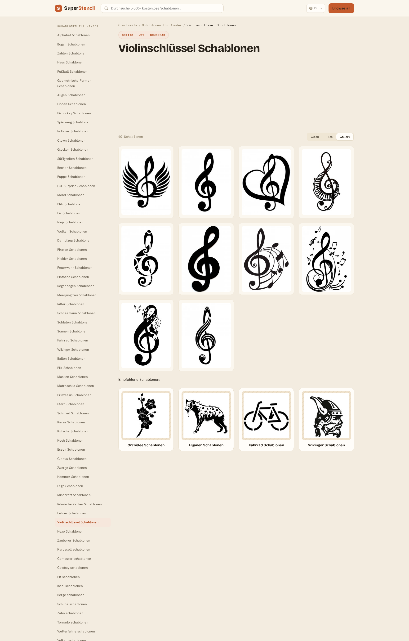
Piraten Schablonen (72, 249)
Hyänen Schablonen (206, 445)
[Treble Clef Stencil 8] (146, 335)
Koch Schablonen (70, 440)
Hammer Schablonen (73, 477)
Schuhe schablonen (72, 604)
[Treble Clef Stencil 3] (326, 182)
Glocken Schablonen (72, 149)
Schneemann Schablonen (76, 313)
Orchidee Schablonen (146, 445)
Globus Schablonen (72, 459)
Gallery (345, 137)
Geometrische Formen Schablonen (74, 83)
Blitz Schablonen (69, 204)
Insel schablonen (70, 586)
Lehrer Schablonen (71, 513)
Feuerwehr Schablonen (75, 267)
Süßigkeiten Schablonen (75, 159)
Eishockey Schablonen (74, 113)
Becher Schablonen (72, 168)
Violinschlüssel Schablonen (77, 522)
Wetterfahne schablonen (76, 631)
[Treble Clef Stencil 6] (266, 259)
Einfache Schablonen (73, 277)
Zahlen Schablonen (71, 53)
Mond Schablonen (70, 195)
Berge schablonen (70, 595)
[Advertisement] (236, 93)
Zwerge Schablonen (72, 468)
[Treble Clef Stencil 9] (206, 335)
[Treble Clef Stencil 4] (146, 259)
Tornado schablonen (72, 622)
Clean (315, 137)
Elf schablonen (68, 577)
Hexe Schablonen (70, 531)
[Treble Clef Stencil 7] (326, 259)
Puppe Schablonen (71, 177)
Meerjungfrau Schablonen (77, 295)
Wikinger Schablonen (73, 349)
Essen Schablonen (71, 449)
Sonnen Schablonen (72, 331)
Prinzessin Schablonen (74, 395)
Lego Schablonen (70, 486)
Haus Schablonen (70, 62)
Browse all (341, 8)
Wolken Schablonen (72, 231)
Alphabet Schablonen (73, 35)
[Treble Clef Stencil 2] (266, 182)
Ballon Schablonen (71, 358)
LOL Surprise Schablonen (76, 186)
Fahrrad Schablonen (72, 340)
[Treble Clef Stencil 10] (206, 182)
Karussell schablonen (73, 549)
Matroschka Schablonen (75, 386)
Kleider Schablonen (72, 258)
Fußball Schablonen (72, 71)
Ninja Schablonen (70, 222)
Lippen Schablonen (71, 104)
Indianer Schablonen (72, 131)
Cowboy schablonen (72, 567)
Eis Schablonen (68, 213)
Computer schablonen (74, 558)
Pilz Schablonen (69, 368)
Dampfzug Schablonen (74, 240)
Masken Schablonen (72, 377)
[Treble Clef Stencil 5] (206, 259)
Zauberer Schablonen (73, 540)
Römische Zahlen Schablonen (79, 504)
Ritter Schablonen (70, 304)
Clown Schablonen (71, 140)
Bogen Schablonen (71, 44)
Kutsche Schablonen (72, 431)
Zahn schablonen (70, 613)
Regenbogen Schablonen (75, 286)
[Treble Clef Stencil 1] (146, 182)
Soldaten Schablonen (73, 322)
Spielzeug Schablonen (73, 122)
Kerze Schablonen (71, 422)
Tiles (329, 137)
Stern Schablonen (70, 404)
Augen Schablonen (71, 95)
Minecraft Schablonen (74, 495)
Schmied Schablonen (73, 413)
